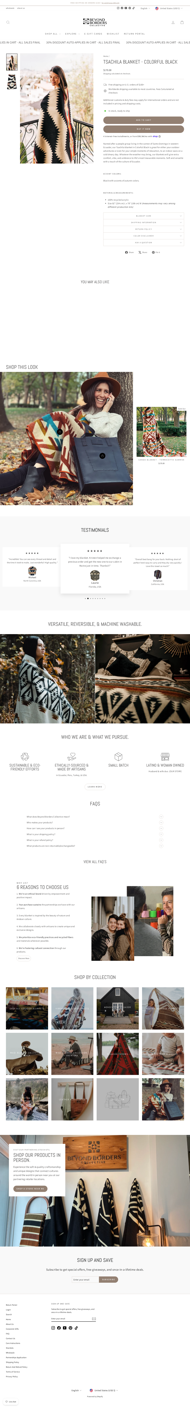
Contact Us (10, 1338)
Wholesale (10, 1352)
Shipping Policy (12, 1362)
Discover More (23, 958)
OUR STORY (175, 771)
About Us (10, 1324)
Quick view (26, 330)
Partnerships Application (16, 1357)
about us (21, 8)
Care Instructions (13, 1343)
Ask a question (143, 242)
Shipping (107, 73)
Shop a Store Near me (30, 1188)
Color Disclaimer (144, 236)
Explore (71, 33)
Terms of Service (13, 1371)
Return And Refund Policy (16, 1367)
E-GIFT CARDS (93, 33)
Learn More (95, 786)
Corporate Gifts (12, 1329)
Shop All (51, 33)
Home (105, 56)
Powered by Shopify (95, 1396)
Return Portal (134, 33)
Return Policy (143, 229)
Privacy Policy (12, 1376)
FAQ (7, 1333)
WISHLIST (113, 33)
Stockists (9, 1348)
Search (9, 1314)
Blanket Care (143, 216)
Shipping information (143, 222)
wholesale (10, 8)
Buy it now (144, 129)
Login (8, 1309)
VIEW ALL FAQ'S (95, 861)
